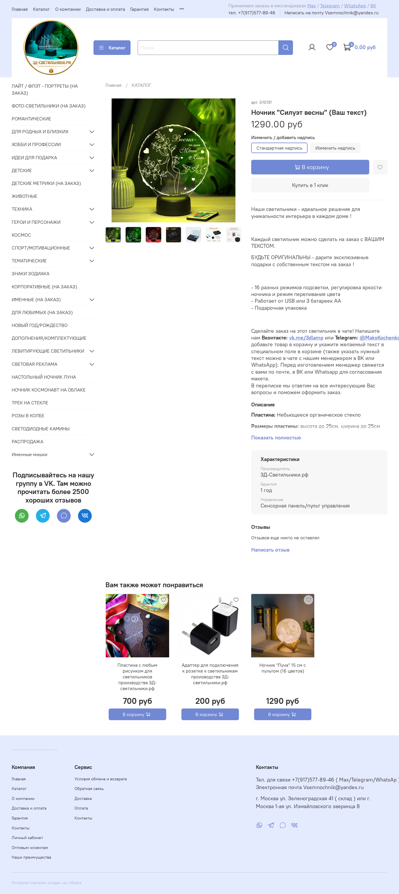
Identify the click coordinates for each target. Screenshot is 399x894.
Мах (311, 5)
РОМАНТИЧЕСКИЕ (31, 119)
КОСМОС (21, 235)
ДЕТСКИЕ (22, 170)
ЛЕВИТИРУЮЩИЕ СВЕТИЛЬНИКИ (48, 351)
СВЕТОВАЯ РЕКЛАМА (34, 364)
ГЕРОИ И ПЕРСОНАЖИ (36, 222)
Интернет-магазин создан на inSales (46, 882)
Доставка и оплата (105, 9)
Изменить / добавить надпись (283, 137)
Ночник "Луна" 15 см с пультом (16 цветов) (283, 668)
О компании (68, 9)
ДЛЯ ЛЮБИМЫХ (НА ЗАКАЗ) (42, 312)
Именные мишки (29, 454)
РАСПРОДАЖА (27, 441)
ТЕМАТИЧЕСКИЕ (29, 261)
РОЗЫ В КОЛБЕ (28, 415)
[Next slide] (232, 160)
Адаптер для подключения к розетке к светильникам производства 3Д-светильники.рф (210, 673)
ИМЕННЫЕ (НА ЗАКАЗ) (36, 299)
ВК (373, 5)
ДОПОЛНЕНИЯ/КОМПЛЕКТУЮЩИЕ (49, 338)
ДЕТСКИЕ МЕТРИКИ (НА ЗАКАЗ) (46, 183)
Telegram (330, 5)
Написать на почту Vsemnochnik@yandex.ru (331, 12)
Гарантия (139, 9)
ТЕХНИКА (22, 209)
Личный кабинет (27, 837)
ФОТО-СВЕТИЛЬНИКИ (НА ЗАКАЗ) (49, 106)
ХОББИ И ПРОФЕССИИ (36, 144)
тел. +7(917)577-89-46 (251, 12)
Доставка (83, 798)
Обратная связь (89, 788)
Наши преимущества (31, 857)
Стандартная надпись (279, 148)
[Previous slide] (115, 160)
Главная (20, 9)
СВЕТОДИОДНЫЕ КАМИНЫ (41, 429)
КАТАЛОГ (141, 85)
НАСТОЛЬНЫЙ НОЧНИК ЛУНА (44, 377)
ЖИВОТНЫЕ (24, 196)
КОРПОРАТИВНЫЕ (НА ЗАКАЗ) (44, 287)
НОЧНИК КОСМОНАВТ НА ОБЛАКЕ (49, 390)
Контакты (164, 9)
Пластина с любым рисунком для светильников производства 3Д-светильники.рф (137, 676)
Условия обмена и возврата (100, 779)
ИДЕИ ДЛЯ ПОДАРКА (34, 157)
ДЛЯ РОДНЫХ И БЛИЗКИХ (40, 131)
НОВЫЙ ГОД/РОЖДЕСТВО (39, 325)
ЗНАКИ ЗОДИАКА (30, 273)
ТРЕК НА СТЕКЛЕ (30, 403)
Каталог (41, 9)
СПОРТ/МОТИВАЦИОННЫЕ (41, 248)
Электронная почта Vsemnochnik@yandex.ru (310, 787)
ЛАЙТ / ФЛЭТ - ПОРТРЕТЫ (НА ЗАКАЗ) (45, 89)
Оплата (81, 808)
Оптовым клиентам (30, 847)
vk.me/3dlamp (306, 337)
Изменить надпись (335, 148)
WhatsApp (355, 5)
